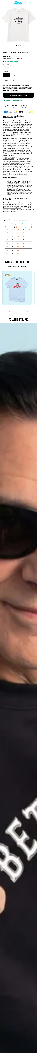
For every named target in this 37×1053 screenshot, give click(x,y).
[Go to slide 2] (15, 311)
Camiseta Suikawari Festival (12, 208)
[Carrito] (34, 3)
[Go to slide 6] (22, 311)
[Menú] (2, 3)
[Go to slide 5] (21, 311)
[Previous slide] (9, 311)
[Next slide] (27, 311)
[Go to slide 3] (17, 311)
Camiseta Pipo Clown (10, 211)
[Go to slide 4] (19, 311)
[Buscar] (6, 3)
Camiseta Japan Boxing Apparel (13, 209)
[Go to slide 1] (14, 311)
